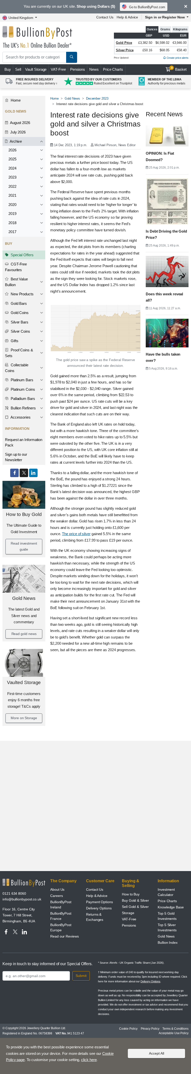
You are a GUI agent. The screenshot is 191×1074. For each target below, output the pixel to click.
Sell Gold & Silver (135, 907)
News (94, 69)
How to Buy (131, 894)
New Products (22, 294)
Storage (128, 913)
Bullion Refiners (23, 408)
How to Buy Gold (24, 514)
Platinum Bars (21, 380)
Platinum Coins (22, 389)
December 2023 (97, 98)
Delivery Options (99, 908)
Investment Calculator (166, 892)
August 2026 (19, 123)
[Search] (71, 57)
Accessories (20, 417)
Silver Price (125, 50)
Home (15, 100)
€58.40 (182, 50)
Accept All (156, 1053)
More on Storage (24, 718)
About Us (57, 889)
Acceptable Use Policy (174, 1033)
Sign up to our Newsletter (16, 457)
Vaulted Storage (24, 682)
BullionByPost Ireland (60, 904)
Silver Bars (19, 322)
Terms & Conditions (175, 1028)
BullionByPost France (60, 916)
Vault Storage (36, 69)
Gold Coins (19, 313)
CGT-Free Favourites (16, 267)
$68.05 (164, 50)
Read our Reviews (64, 936)
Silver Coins (20, 331)
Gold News (24, 598)
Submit (81, 976)
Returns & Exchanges (94, 917)
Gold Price (124, 43)
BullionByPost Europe (60, 927)
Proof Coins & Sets (19, 353)
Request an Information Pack (23, 442)
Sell (18, 69)
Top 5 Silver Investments (167, 927)
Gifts (14, 341)
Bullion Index (168, 943)
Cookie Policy (128, 1028)
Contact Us (104, 17)
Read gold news (24, 634)
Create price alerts (177, 57)
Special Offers (22, 255)
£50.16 (147, 50)
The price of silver (76, 534)
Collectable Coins (16, 368)
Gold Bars (18, 303)
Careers (56, 896)
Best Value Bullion (16, 282)
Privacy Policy (150, 1028)
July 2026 (17, 132)
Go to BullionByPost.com (147, 7)
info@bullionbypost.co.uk (21, 899)
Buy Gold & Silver (135, 900)
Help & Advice (127, 17)
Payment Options (99, 902)
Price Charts (113, 69)
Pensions (77, 69)
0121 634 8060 (14, 893)
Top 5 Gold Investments (167, 916)
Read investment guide (24, 546)
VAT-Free (58, 69)
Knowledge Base (171, 907)
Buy (7, 69)
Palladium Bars (22, 398)
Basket (179, 69)
